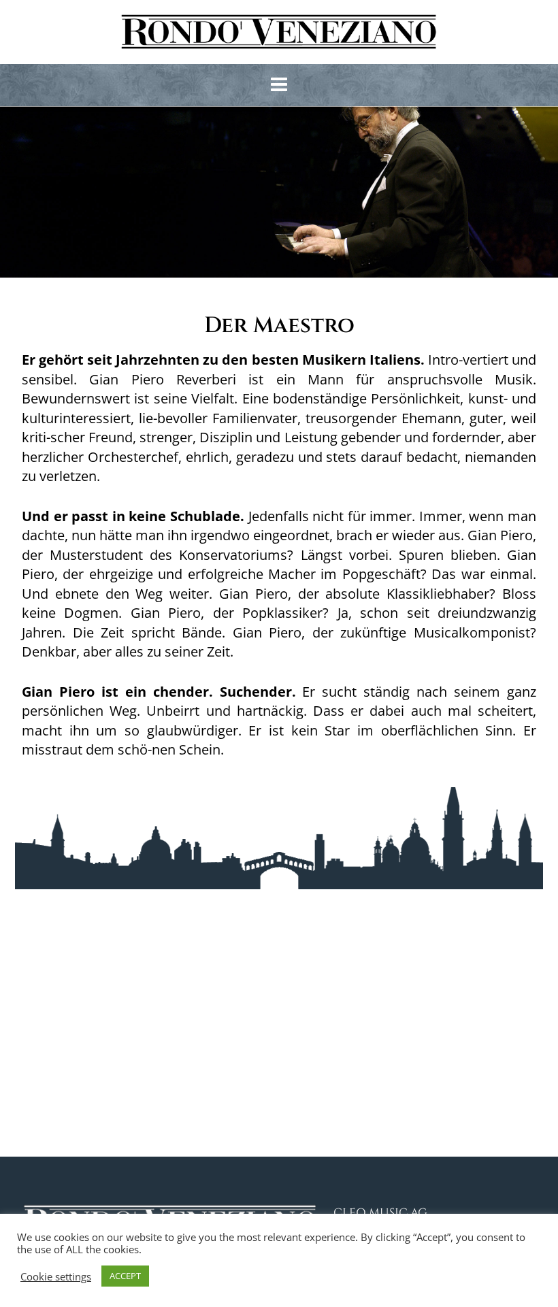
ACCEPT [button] (125, 1276)
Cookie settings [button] (55, 1276)
